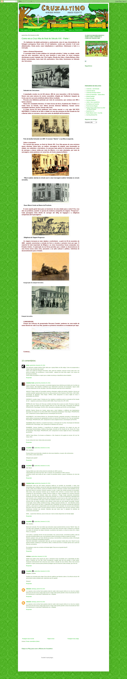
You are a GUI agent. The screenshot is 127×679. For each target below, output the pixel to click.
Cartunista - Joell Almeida (92, 88)
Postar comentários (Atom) (32, 641)
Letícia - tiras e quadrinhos (93, 102)
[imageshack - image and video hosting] (85, 61)
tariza (27, 365)
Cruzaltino (29, 447)
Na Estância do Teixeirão (92, 104)
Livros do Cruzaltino (59, 30)
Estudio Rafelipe (90, 96)
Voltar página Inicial (26, 30)
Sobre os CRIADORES (75, 30)
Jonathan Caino (30, 383)
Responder (29, 377)
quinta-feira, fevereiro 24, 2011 (42, 383)
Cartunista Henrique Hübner (93, 92)
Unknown (28, 588)
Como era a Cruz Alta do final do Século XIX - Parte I (45, 38)
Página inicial (50, 638)
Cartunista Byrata (90, 90)
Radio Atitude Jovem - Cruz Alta (94, 113)
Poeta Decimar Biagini (92, 106)
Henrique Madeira (90, 100)
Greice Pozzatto (90, 98)
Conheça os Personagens (43, 30)
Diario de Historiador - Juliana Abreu (95, 94)
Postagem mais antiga (73, 638)
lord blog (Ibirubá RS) (91, 115)
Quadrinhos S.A (90, 111)
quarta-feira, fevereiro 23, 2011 (37, 365)
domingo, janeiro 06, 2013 (38, 588)
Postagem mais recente (28, 638)
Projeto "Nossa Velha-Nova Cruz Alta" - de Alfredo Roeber (95, 108)
